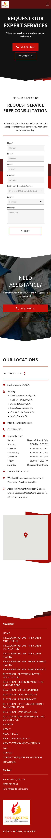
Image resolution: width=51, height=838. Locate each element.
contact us (25, 56)
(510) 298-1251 (27, 46)
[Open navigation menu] (47, 4)
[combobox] (25, 191)
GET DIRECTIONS (13, 373)
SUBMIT (25, 230)
